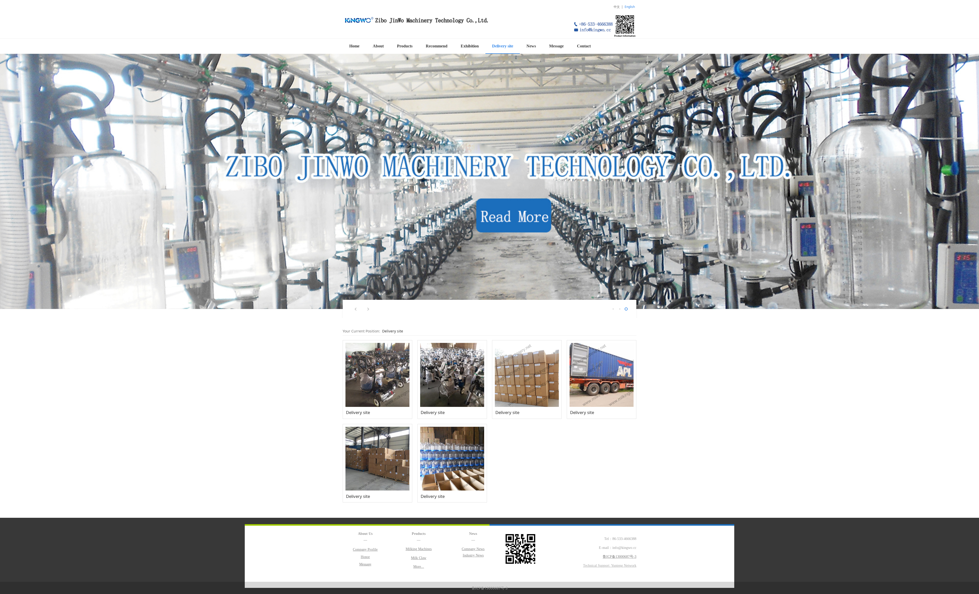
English (630, 7)
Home (354, 46)
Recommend (436, 46)
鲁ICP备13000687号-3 (490, 588)
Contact (584, 46)
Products (405, 46)
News (531, 46)
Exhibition (470, 46)
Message (556, 46)
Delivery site (502, 46)
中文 (617, 7)
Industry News (473, 555)
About (378, 46)
